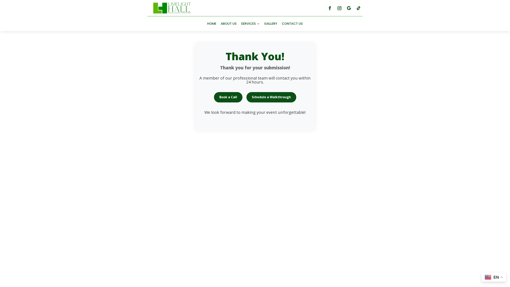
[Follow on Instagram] (339, 8)
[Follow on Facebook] (330, 8)
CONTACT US (292, 23)
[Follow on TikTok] (359, 8)
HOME (211, 23)
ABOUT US (229, 23)
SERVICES (248, 23)
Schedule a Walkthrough (271, 97)
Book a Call (228, 97)
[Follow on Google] (349, 8)
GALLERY (270, 23)
